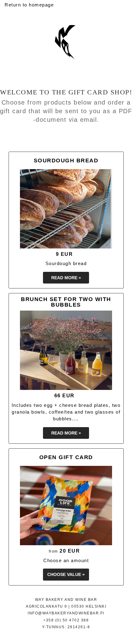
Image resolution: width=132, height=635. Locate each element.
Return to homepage (29, 4)
